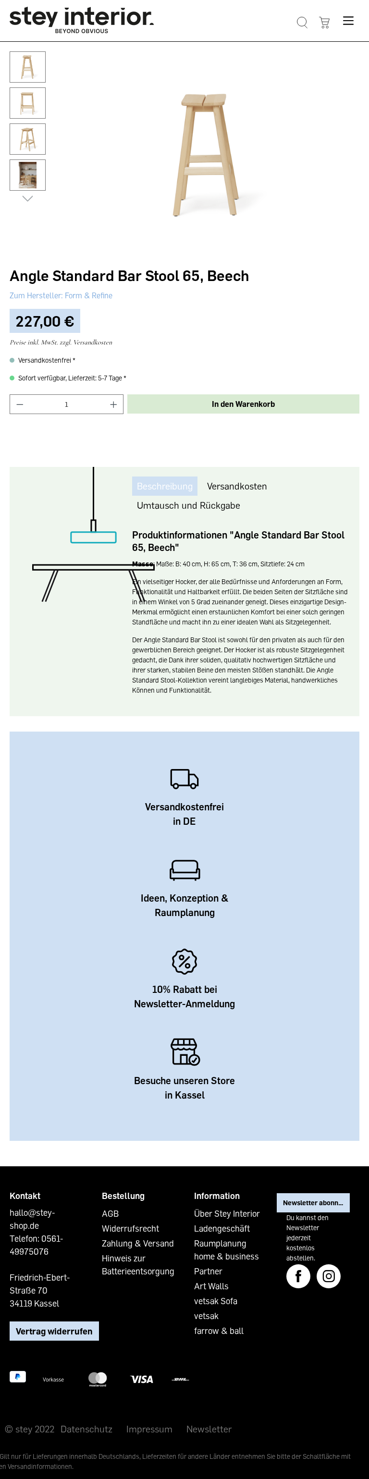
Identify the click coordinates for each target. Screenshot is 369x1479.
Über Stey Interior (227, 1213)
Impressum (149, 1428)
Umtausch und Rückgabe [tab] (188, 505)
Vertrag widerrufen (54, 1331)
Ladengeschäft (222, 1228)
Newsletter (209, 1428)
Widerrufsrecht (130, 1228)
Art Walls (211, 1286)
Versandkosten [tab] (237, 485)
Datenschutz (86, 1428)
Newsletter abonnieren (316, 1202)
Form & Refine (87, 295)
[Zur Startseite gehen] (82, 20)
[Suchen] (302, 23)
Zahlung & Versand (138, 1243)
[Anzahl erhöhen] (114, 404)
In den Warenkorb (243, 404)
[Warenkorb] (324, 23)
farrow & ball (219, 1330)
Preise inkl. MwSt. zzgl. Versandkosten (61, 342)
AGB (110, 1213)
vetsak (206, 1315)
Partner (208, 1271)
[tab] (164, 486)
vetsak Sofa (215, 1301)
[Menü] (348, 21)
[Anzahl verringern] (20, 404)
